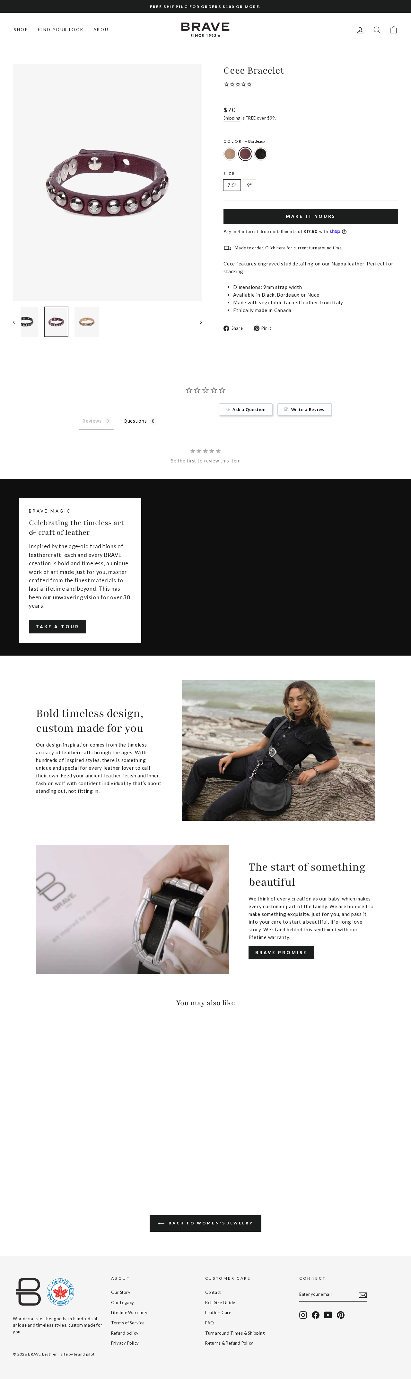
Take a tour (57, 626)
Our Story (121, 1292)
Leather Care (218, 1312)
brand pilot (84, 1354)
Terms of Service (128, 1322)
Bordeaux (245, 154)
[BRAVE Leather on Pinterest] (341, 1315)
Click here (275, 247)
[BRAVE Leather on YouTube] (328, 1315)
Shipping (231, 118)
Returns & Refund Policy (229, 1343)
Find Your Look (60, 29)
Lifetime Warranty (129, 1312)
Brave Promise (281, 952)
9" (249, 185)
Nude (229, 154)
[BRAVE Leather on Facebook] (315, 1315)
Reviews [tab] (92, 421)
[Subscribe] (363, 1294)
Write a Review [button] (308, 409)
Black (260, 154)
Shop (21, 29)
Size (229, 173)
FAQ (209, 1322)
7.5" (232, 185)
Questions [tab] (135, 421)
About (102, 29)
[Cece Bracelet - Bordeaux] (26, 1161)
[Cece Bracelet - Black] (34, 1161)
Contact (213, 1292)
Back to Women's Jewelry (210, 1223)
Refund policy (125, 1333)
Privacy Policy (125, 1343)
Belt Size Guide (220, 1302)
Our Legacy (123, 1302)
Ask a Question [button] (249, 409)
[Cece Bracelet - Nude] (17, 1161)
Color (244, 141)
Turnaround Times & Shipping (235, 1333)
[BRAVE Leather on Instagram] (303, 1315)
